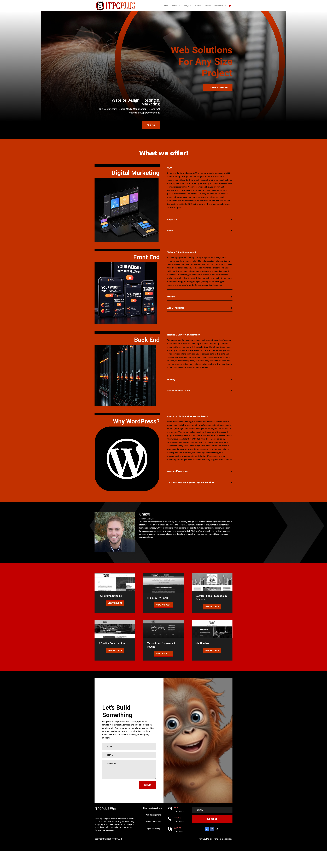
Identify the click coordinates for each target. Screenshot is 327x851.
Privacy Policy (205, 839)
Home (165, 5)
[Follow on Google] (207, 829)
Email (177, 807)
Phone (177, 818)
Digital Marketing (136, 172)
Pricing (151, 125)
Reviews (197, 5)
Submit (147, 785)
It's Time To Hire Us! (218, 87)
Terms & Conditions (222, 839)
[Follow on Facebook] (212, 829)
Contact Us (219, 5)
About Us (207, 5)
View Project (115, 603)
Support (179, 828)
